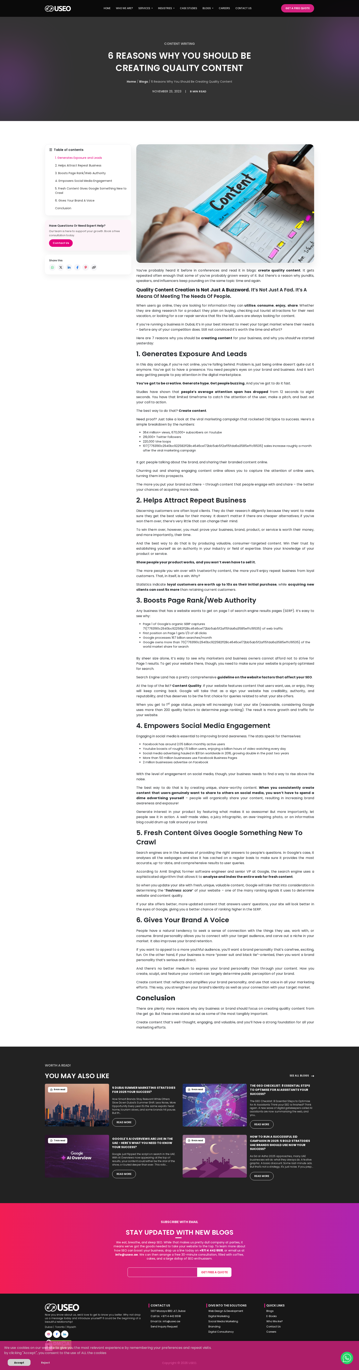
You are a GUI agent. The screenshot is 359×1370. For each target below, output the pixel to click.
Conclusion (63, 208)
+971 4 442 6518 (211, 1250)
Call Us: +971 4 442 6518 (166, 1316)
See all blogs (300, 1075)
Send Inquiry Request (164, 1326)
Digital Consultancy (221, 1331)
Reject (45, 1362)
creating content (216, 338)
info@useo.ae (126, 1255)
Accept (19, 1362)
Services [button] (144, 8)
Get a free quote (297, 8)
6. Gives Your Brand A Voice (75, 200)
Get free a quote (214, 1272)
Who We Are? (274, 1321)
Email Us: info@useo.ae (165, 1321)
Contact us (243, 8)
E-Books (271, 1316)
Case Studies (188, 8)
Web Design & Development (225, 1311)
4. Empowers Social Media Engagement (83, 181)
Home (107, 8)
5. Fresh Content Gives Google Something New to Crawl (91, 190)
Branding (214, 1326)
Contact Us (61, 243)
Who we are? (124, 8)
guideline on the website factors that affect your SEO (264, 677)
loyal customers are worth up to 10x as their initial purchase (222, 584)
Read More (124, 1122)
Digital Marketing (219, 1316)
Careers (224, 8)
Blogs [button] (207, 8)
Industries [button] (165, 8)
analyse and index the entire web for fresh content (248, 876)
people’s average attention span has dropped (224, 391)
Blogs (143, 82)
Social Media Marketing (223, 1321)
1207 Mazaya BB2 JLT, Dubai (168, 1311)
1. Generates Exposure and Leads (78, 158)
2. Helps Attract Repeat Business (78, 165)
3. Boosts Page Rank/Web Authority (80, 173)
